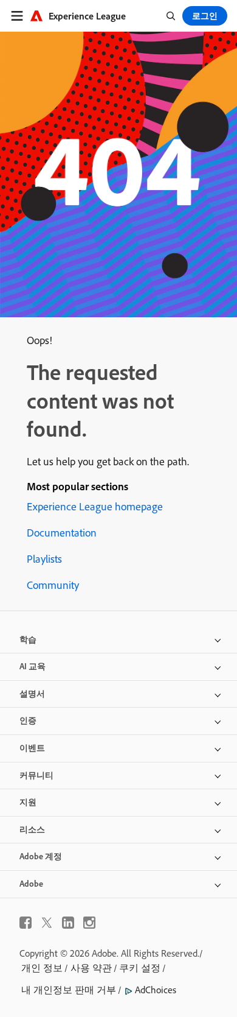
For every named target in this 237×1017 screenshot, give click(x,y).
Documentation (62, 533)
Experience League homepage (95, 506)
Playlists (44, 559)
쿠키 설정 (139, 968)
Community (53, 585)
